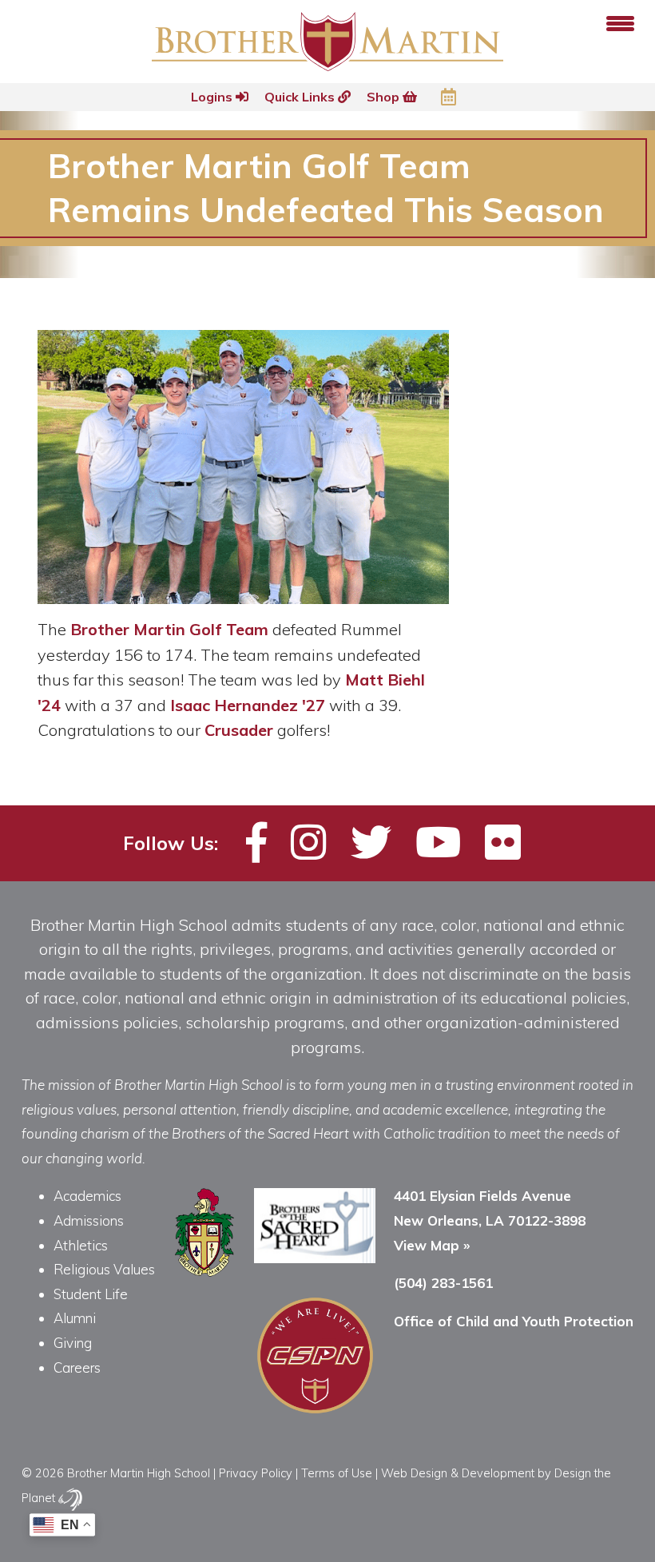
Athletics (81, 1245)
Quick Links (301, 97)
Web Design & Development (457, 1473)
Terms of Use (336, 1473)
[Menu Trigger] (620, 22)
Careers (77, 1367)
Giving (73, 1342)
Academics (87, 1195)
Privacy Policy (255, 1473)
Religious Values (104, 1269)
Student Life (91, 1294)
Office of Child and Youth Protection (513, 1321)
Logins (213, 97)
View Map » (432, 1245)
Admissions (89, 1220)
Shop (385, 97)
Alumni (75, 1318)
